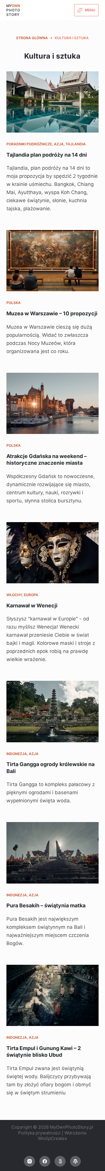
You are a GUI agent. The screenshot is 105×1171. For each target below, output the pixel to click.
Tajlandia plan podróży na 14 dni (47, 155)
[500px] (60, 1161)
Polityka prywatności (39, 1133)
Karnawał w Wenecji (31, 605)
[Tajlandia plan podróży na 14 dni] (52, 102)
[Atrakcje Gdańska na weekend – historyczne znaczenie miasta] (52, 403)
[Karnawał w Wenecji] (52, 552)
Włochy (14, 595)
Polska (13, 303)
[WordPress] (75, 1161)
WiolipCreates (52, 1138)
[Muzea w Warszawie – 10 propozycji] (52, 260)
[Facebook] (44, 1161)
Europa (31, 595)
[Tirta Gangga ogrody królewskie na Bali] (52, 711)
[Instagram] (29, 1161)
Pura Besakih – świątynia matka (45, 905)
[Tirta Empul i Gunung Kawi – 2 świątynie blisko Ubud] (52, 995)
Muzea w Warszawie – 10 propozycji (51, 313)
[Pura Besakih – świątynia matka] (52, 852)
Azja (59, 144)
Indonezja (16, 754)
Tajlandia (76, 144)
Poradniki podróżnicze (29, 144)
